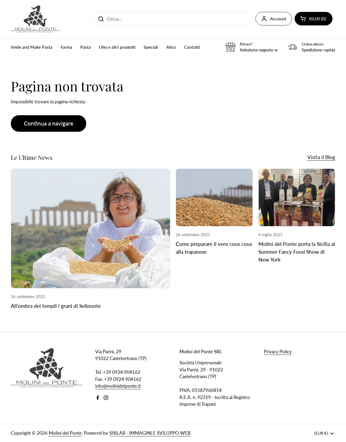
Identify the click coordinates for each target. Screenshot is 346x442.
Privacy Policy (278, 351)
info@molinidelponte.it (118, 386)
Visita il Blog (321, 157)
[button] (313, 18)
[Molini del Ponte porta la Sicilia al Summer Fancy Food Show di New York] (296, 197)
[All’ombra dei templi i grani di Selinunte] (90, 228)
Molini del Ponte (65, 433)
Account (278, 18)
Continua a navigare (48, 123)
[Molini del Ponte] (35, 18)
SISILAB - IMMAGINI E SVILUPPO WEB (150, 433)
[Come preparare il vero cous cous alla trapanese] (214, 197)
